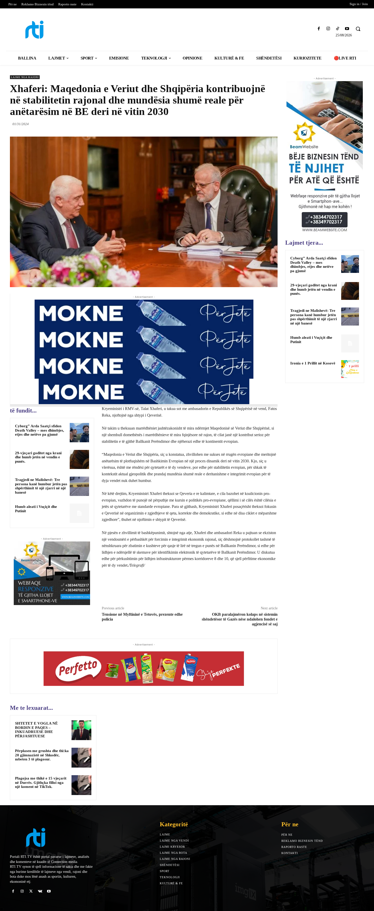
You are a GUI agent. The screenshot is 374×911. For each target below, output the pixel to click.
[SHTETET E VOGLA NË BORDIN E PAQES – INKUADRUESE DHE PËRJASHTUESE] (81, 730)
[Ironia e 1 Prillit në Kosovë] (350, 369)
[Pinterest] (261, 124)
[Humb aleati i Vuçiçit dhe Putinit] (79, 513)
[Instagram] (328, 28)
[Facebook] (318, 28)
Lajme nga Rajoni (25, 77)
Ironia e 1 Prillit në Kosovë (312, 363)
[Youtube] (347, 28)
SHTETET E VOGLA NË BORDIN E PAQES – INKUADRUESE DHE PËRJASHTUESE (36, 729)
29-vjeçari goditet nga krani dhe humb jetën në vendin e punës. (38, 457)
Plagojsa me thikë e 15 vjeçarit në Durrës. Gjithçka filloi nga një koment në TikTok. (40, 782)
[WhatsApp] (272, 124)
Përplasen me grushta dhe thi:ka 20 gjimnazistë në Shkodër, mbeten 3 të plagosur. (42, 755)
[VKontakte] (40, 891)
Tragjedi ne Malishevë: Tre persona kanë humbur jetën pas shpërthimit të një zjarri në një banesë (41, 486)
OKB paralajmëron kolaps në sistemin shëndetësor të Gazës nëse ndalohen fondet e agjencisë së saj (240, 619)
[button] (358, 29)
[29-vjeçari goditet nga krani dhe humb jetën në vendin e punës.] (79, 459)
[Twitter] (249, 124)
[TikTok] (337, 28)
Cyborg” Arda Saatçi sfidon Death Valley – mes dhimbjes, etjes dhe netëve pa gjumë (39, 430)
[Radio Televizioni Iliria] (53, 29)
